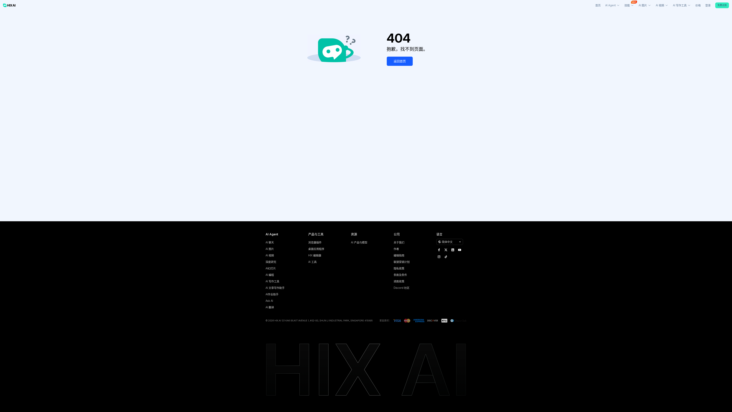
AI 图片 (270, 248)
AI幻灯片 (271, 268)
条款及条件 (400, 274)
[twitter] (446, 250)
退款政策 (399, 281)
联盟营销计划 (402, 261)
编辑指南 (399, 255)
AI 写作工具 (272, 281)
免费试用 (722, 5)
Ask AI (269, 300)
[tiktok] (446, 256)
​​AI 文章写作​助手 (275, 287)
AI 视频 (270, 255)
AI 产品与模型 (359, 242)
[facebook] (439, 250)
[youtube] (459, 250)
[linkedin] (452, 250)
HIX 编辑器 (314, 255)
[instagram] (439, 256)
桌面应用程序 (316, 248)
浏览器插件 (315, 242)
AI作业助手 (272, 294)
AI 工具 (312, 261)
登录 (708, 5)
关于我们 (399, 242)
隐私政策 (399, 268)
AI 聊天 (270, 242)
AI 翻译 (270, 307)
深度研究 (271, 261)
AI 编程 (270, 274)
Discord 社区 (401, 287)
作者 (396, 248)
